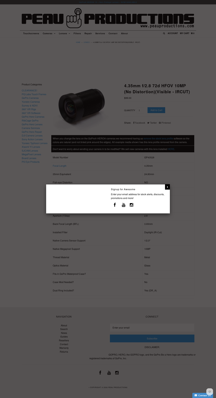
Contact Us (204, 395)
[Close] (167, 187)
